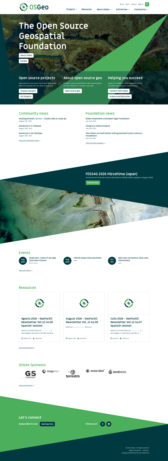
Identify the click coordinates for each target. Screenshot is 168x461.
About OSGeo (103, 9)
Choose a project (28, 91)
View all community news (29, 141)
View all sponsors (25, 385)
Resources (87, 9)
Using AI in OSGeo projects (98, 126)
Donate (23, 61)
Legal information (135, 450)
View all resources (26, 348)
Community (140, 9)
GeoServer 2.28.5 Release (30, 133)
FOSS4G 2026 (93, 183)
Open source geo (72, 91)
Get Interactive (144, 453)
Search (147, 4)
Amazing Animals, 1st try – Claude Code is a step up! (43, 118)
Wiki (127, 4)
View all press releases (95, 143)
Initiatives (122, 9)
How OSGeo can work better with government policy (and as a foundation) (114, 134)
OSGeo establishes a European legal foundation (107, 118)
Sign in (140, 4)
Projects (71, 9)
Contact (134, 4)
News (122, 4)
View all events (25, 270)
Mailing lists (47, 424)
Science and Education (120, 96)
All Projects (25, 96)
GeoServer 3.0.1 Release (30, 126)
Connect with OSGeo (119, 91)
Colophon (146, 450)
